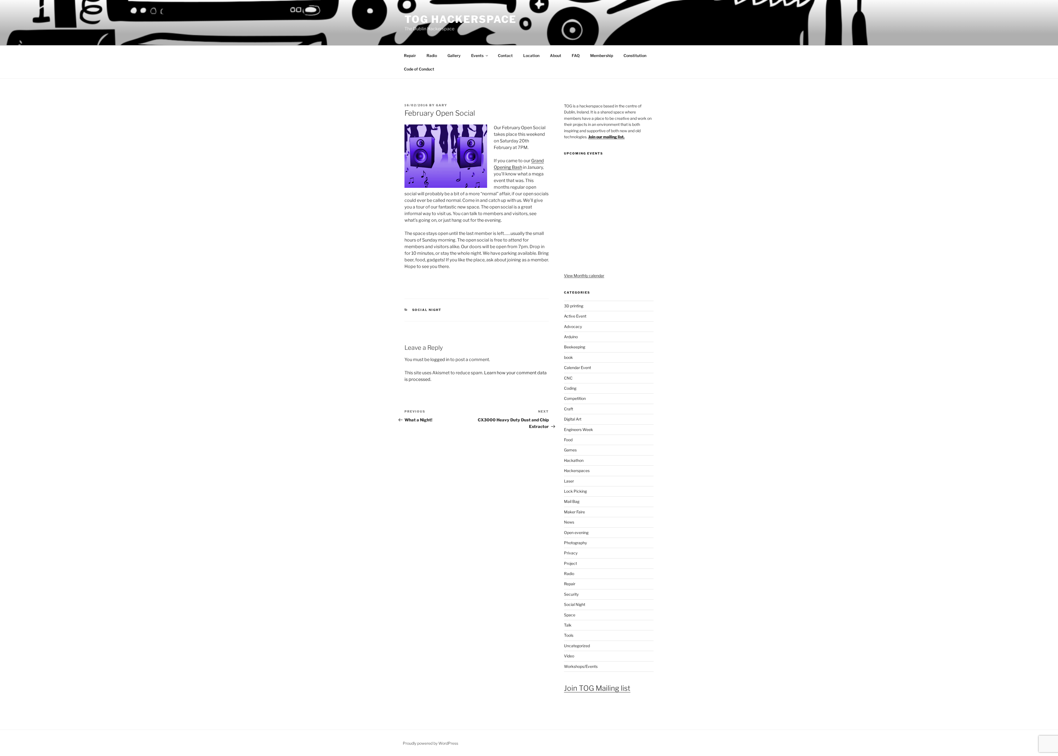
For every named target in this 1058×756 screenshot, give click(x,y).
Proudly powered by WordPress (430, 743)
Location (531, 55)
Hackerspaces (577, 470)
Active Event (575, 316)
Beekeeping (574, 347)
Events (477, 55)
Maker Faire (574, 512)
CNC (568, 378)
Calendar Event (577, 367)
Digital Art (572, 419)
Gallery (454, 55)
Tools (568, 635)
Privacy (570, 553)
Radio (432, 55)
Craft (568, 409)
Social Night (427, 310)
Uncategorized (577, 645)
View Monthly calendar (584, 275)
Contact (505, 55)
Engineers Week (578, 429)
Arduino (571, 336)
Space (569, 615)
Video (569, 656)
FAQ (576, 55)
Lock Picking (575, 491)
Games (570, 450)
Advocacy (573, 326)
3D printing (573, 306)
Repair (410, 55)
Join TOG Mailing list (597, 688)
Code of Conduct (419, 69)
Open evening (576, 532)
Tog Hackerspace (460, 19)
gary (441, 105)
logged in (439, 359)
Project (570, 563)
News (569, 522)
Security (571, 594)
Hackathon (574, 460)
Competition (575, 398)
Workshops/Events (581, 666)
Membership (601, 55)
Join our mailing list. (606, 136)
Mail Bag (571, 501)
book (568, 357)
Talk (567, 625)
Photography (575, 542)
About (555, 55)
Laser (569, 481)
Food (568, 439)
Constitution (635, 55)
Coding (570, 388)
